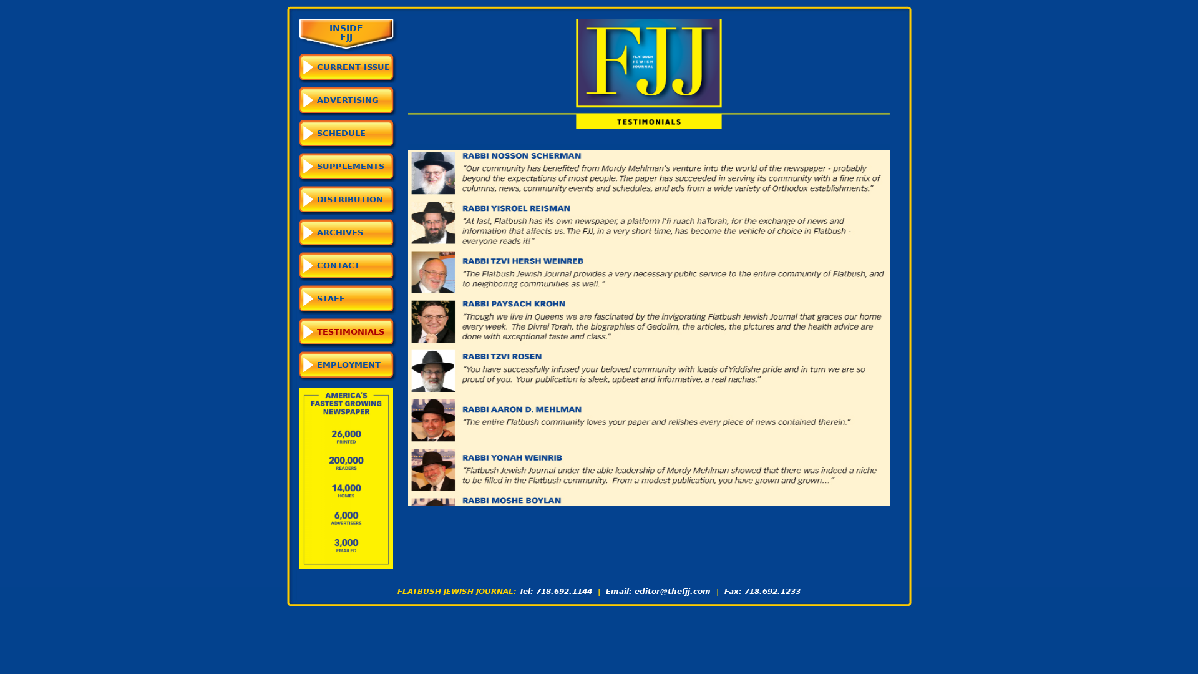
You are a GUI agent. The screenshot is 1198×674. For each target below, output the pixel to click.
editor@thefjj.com (673, 591)
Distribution (350, 199)
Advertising (348, 100)
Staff (331, 298)
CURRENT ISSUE (353, 67)
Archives (340, 232)
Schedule (341, 133)
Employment (349, 364)
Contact (338, 265)
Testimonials (350, 331)
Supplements (350, 166)
